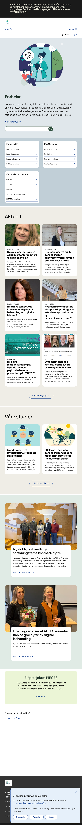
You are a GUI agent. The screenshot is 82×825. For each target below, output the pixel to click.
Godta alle (20, 817)
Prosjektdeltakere (13, 159)
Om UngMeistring (51, 149)
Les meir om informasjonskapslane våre (29, 803)
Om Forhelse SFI (12, 149)
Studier (9, 184)
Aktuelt (9, 189)
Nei (19, 718)
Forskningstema (12, 154)
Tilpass (51, 817)
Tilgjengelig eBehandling (15, 194)
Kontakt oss (12, 121)
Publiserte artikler (13, 164)
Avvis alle (36, 817)
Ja (9, 718)
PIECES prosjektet (13, 199)
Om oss (9, 179)
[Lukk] (76, 791)
